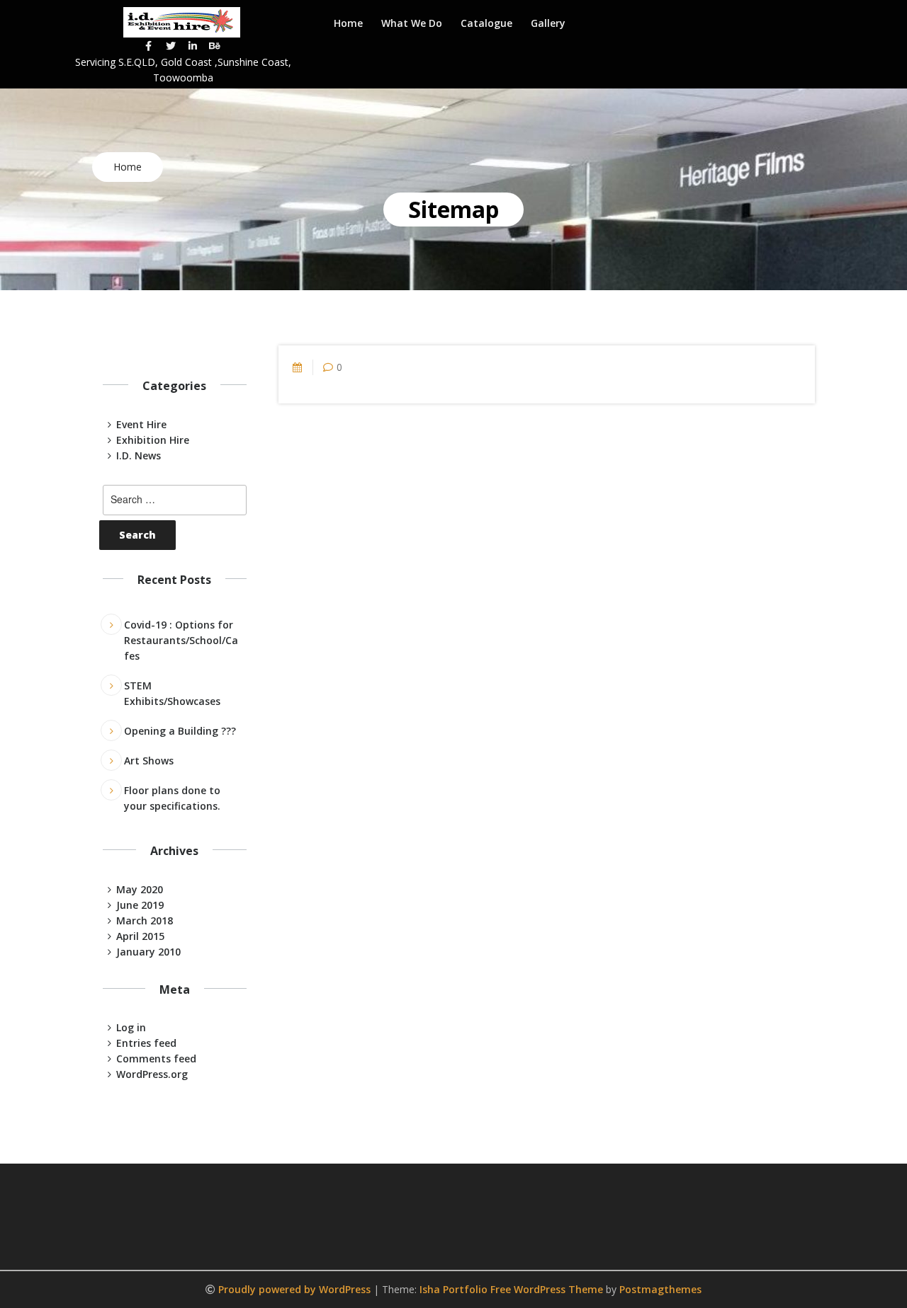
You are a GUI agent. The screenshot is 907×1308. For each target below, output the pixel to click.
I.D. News (138, 455)
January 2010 (148, 951)
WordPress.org (152, 1074)
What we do (411, 23)
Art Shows (149, 760)
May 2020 (139, 889)
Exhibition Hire (152, 440)
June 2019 (140, 905)
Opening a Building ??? (180, 731)
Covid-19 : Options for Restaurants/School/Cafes (181, 640)
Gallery (548, 23)
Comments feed (156, 1058)
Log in (131, 1027)
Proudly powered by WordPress (295, 1289)
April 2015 (140, 936)
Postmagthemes (660, 1289)
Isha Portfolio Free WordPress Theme (511, 1289)
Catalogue (486, 23)
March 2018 (144, 920)
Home (348, 23)
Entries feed (146, 1043)
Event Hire (141, 424)
